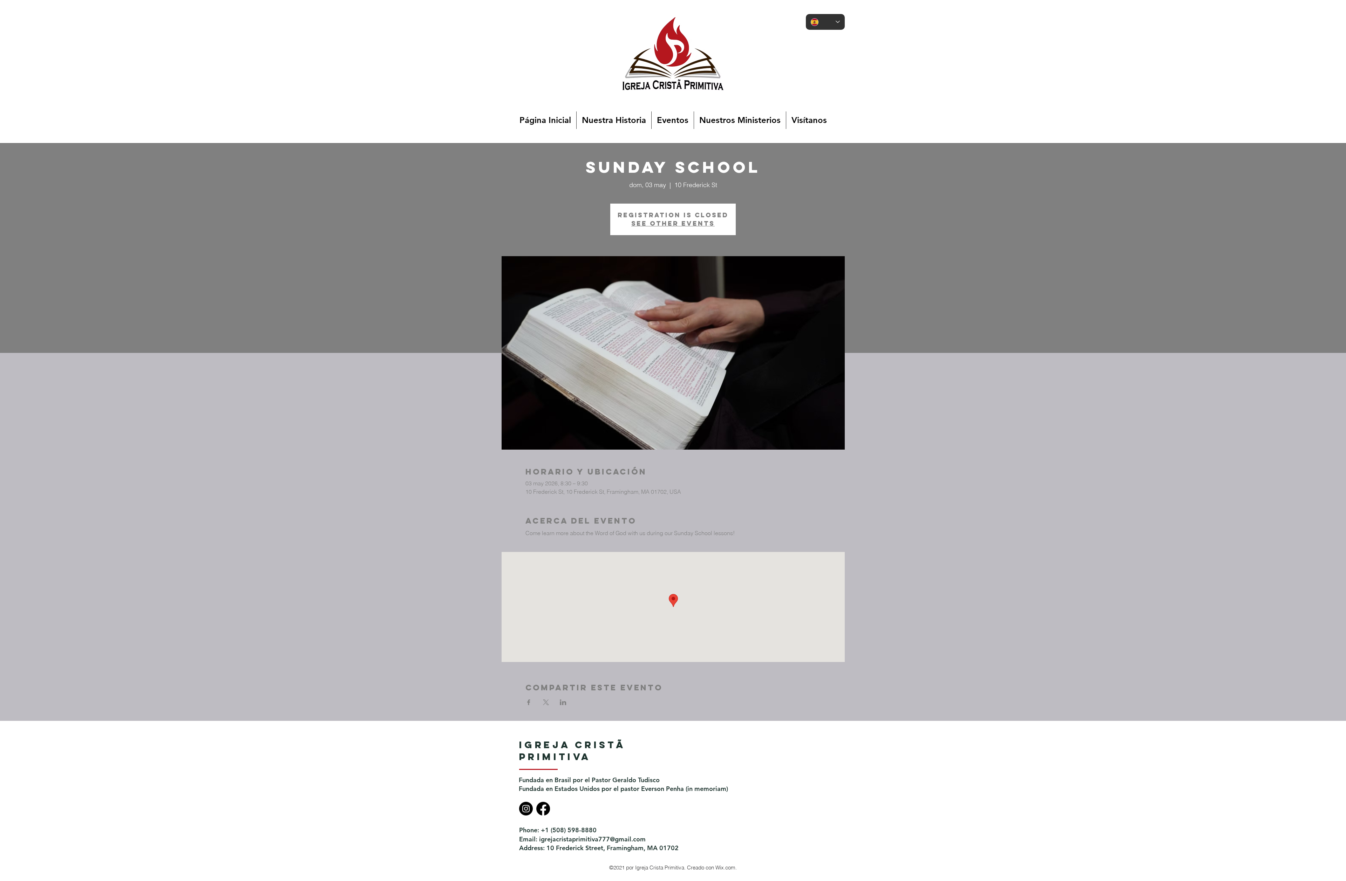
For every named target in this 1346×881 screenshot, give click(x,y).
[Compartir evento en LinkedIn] (563, 702)
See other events (673, 223)
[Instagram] (526, 808)
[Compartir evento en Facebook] (528, 702)
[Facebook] (543, 808)
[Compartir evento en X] (546, 702)
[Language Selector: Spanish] (825, 22)
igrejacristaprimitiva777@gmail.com (592, 839)
